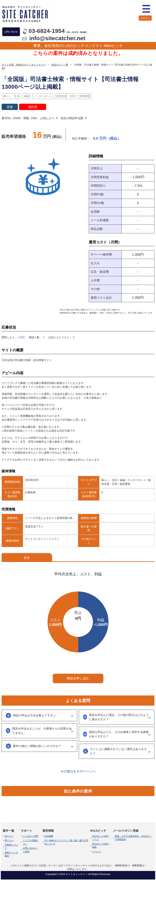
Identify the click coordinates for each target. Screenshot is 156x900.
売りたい (9, 836)
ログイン (145, 18)
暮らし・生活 (11, 96)
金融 (26, 96)
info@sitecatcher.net (57, 38)
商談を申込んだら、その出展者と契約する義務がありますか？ (119, 734)
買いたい (9, 840)
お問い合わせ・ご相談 (30, 850)
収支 (27, 557)
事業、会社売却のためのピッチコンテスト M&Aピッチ (78, 46)
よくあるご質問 (30, 836)
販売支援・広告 (65, 96)
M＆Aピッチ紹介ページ (100, 838)
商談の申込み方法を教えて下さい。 (35, 715)
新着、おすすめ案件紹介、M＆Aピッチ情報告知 (133, 838)
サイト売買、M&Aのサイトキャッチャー (24, 64)
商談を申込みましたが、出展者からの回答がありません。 (42, 730)
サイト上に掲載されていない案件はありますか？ (118, 751)
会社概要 (48, 836)
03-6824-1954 (47, 31)
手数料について (11, 846)
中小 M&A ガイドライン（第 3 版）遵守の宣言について (66, 842)
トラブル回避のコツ (30, 842)
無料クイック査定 (11, 854)
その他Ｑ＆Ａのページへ (78, 771)
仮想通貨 (84, 96)
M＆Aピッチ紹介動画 (100, 845)
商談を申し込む (78, 678)
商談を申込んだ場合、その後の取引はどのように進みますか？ (119, 717)
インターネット (43, 96)
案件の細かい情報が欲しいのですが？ (37, 746)
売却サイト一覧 (59, 64)
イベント (96, 851)
